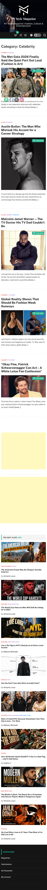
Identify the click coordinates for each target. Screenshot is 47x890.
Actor (3, 122)
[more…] (34, 107)
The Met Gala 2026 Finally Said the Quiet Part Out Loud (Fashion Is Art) (21, 60)
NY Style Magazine (23, 18)
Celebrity (4, 52)
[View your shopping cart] (15, 35)
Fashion (11, 52)
